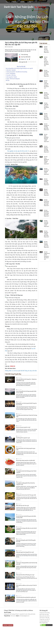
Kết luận (7, 80)
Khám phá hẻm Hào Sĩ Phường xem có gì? (25, 574)
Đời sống (29, 2)
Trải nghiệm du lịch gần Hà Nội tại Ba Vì (18, 151)
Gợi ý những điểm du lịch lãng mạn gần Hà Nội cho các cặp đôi (19, 68)
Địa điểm (22, 2)
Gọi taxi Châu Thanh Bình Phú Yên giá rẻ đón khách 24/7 (46, 61)
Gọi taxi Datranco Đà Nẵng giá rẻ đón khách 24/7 (46, 149)
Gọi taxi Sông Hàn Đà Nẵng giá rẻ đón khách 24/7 (46, 181)
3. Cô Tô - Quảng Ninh (10, 73)
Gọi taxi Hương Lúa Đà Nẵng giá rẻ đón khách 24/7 (46, 126)
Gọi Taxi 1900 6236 (25, 57)
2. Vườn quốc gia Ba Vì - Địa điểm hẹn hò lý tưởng (16, 71)
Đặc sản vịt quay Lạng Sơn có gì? (23, 427)
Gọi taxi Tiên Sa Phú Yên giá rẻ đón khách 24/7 (46, 49)
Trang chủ (8, 2)
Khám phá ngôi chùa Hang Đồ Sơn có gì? (25, 552)
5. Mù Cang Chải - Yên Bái (11, 77)
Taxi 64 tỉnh (15, 2)
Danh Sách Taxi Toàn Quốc (18, 6)
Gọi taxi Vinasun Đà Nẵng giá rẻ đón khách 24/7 (46, 192)
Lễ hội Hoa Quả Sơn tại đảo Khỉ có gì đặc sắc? (26, 597)
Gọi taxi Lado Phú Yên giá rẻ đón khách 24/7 (46, 105)
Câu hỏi (35, 2)
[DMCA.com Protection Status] (45, 624)
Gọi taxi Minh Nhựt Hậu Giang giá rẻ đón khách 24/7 (46, 213)
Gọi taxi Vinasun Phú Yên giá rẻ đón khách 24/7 (46, 116)
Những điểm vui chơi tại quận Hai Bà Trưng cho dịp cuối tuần (21, 370)
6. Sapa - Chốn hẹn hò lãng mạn (13, 78)
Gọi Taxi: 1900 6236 (8, 625)
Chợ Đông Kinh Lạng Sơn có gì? (23, 437)
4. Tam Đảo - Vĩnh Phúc (11, 75)
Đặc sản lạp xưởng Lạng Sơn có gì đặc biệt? (25, 460)
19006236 (12, 366)
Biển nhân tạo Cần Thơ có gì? (22, 505)
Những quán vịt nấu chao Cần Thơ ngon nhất (26, 495)
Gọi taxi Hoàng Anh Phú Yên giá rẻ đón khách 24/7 (46, 73)
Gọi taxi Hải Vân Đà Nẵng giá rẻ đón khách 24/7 (46, 171)
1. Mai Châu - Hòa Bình (11, 70)
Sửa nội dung (24, 54)
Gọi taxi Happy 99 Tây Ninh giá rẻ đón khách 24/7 (46, 233)
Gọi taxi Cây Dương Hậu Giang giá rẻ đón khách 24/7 (46, 202)
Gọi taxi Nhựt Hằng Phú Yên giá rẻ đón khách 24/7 (46, 95)
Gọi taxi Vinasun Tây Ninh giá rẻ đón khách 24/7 (46, 244)
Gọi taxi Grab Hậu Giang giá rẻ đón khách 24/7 (46, 223)
